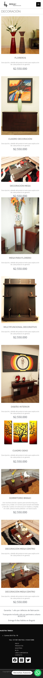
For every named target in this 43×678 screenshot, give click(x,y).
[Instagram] (21, 660)
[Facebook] (14, 660)
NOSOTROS (18, 648)
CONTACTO (18, 655)
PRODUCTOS (19, 646)
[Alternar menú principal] (38, 4)
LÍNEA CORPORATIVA (21, 653)
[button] (37, 672)
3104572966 (30, 640)
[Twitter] (28, 660)
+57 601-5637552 (18, 640)
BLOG (17, 650)
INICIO (17, 643)
